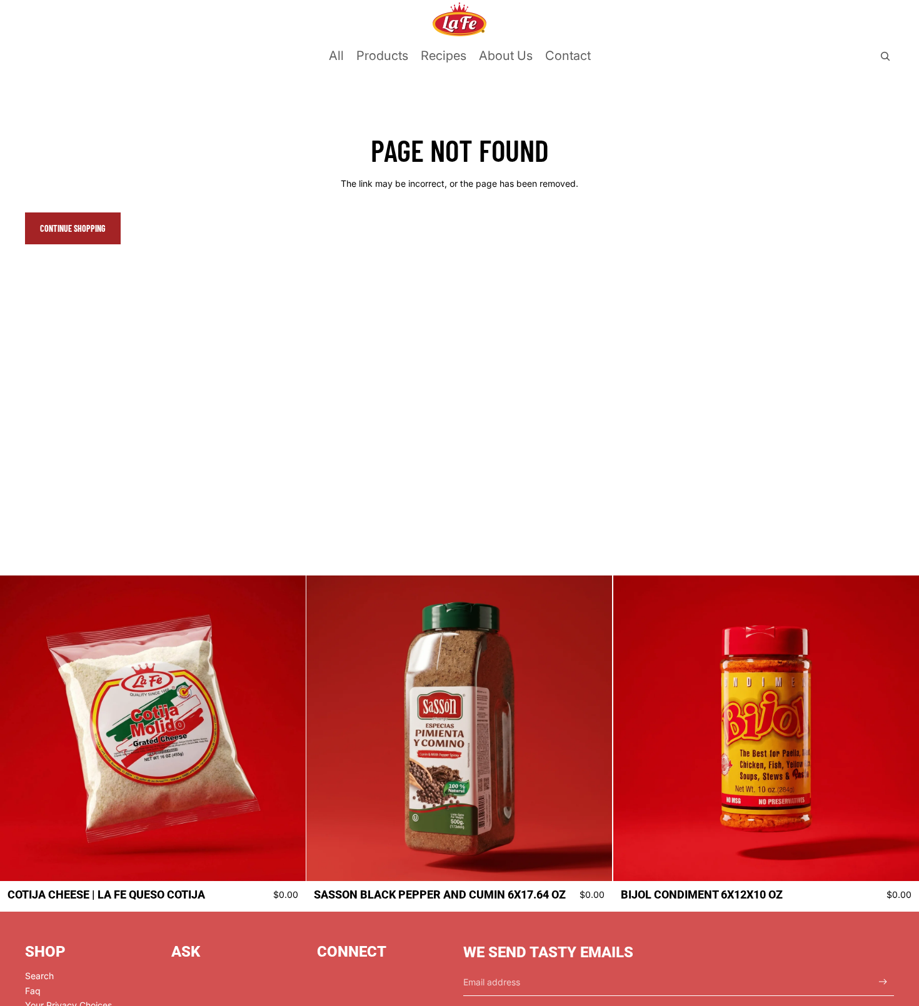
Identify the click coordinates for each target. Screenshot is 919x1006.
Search (39, 975)
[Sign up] (883, 982)
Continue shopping (73, 228)
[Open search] (885, 56)
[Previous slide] (19, 728)
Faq (33, 990)
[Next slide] (287, 728)
